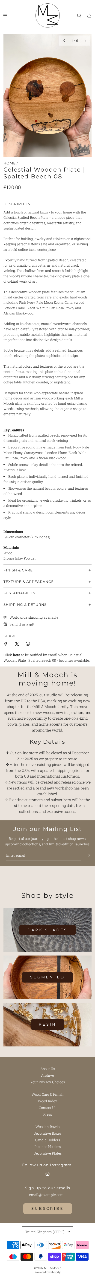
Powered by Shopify (48, 1272)
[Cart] (89, 16)
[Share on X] (17, 644)
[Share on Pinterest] (28, 644)
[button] (64, 41)
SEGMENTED (47, 977)
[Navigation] (5, 16)
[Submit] (89, 855)
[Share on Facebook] (6, 644)
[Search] (79, 16)
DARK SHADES (47, 930)
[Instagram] (47, 1174)
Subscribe (47, 1208)
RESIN (47, 1024)
